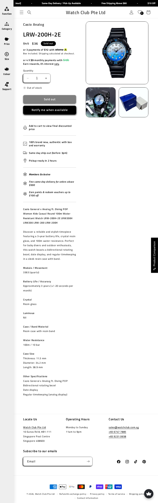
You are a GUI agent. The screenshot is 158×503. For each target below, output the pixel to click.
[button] (21, 12)
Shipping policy (137, 493)
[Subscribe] (88, 461)
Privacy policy (97, 493)
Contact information (87, 498)
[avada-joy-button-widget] (148, 493)
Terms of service (116, 493)
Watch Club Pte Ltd (34, 427)
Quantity (28, 70)
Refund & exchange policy (72, 493)
